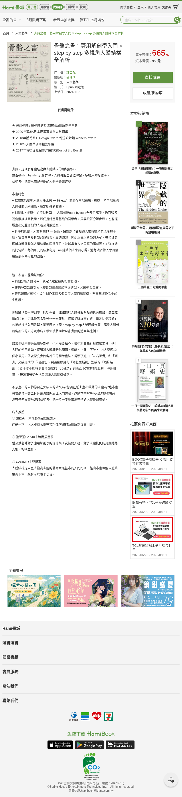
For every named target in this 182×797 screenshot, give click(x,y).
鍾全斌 (71, 72)
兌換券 (166, 6)
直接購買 (153, 77)
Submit (177, 19)
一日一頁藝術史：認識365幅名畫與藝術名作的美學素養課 (152, 408)
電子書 (32, 7)
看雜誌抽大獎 (64, 20)
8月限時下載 (36, 20)
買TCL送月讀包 (92, 20)
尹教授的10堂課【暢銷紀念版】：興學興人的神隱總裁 (152, 349)
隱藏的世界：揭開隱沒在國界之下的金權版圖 (152, 230)
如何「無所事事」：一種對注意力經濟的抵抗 (153, 171)
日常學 (70, 7)
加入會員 (154, 6)
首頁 (6, 33)
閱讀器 (57, 7)
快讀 (83, 7)
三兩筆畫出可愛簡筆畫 (152, 287)
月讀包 (44, 7)
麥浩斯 (71, 77)
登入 (140, 6)
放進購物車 (153, 93)
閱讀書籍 (126, 6)
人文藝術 (21, 33)
